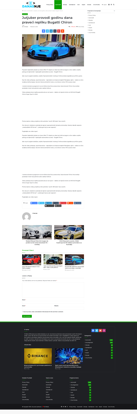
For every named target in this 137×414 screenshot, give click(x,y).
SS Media (46, 406)
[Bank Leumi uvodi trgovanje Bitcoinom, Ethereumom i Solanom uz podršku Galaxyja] (69, 356)
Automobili (58, 4)
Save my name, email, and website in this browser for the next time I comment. (43, 311)
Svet (78, 4)
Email (24, 305)
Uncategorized (89, 342)
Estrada (89, 4)
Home (24, 10)
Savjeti (83, 4)
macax (26, 26)
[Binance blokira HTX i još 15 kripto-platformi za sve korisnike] (38, 356)
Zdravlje (65, 4)
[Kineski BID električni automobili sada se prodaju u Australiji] (74, 259)
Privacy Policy (49, 4)
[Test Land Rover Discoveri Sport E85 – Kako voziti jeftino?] (53, 259)
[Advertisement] (53, 108)
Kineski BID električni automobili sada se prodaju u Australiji (74, 267)
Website (56, 305)
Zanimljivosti (72, 4)
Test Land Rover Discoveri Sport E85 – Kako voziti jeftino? (53, 266)
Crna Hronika (96, 4)
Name (24, 299)
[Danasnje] (31, 5)
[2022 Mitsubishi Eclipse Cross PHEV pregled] (31, 259)
